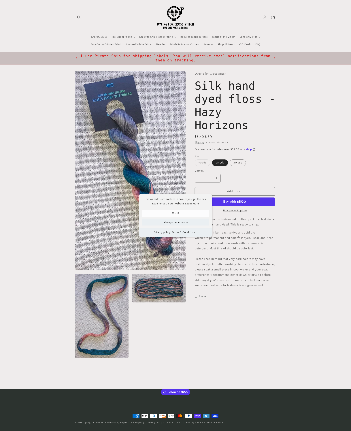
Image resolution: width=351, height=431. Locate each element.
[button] (79, 17)
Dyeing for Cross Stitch (95, 422)
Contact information (213, 422)
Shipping (199, 142)
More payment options (235, 210)
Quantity (199, 171)
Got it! (175, 213)
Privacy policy (162, 232)
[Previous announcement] (76, 58)
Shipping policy (193, 422)
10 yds (204, 163)
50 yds (237, 162)
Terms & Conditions (183, 232)
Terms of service (174, 422)
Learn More (192, 203)
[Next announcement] (275, 58)
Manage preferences (175, 222)
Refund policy (137, 422)
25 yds (220, 162)
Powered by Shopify (117, 422)
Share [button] (202, 296)
